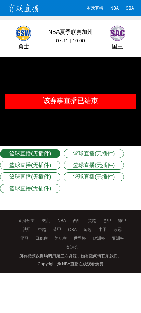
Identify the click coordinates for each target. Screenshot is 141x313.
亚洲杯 (118, 238)
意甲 (107, 220)
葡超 (88, 229)
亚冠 (24, 238)
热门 (46, 220)
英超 (92, 220)
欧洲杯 (99, 238)
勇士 (23, 46)
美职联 (60, 238)
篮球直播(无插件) (30, 153)
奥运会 (72, 247)
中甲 (103, 229)
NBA (114, 8)
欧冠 (118, 229)
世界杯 (80, 238)
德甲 (122, 220)
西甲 (77, 220)
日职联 (41, 238)
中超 (42, 229)
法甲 (27, 229)
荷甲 (57, 229)
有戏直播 (95, 8)
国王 (117, 46)
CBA (130, 8)
